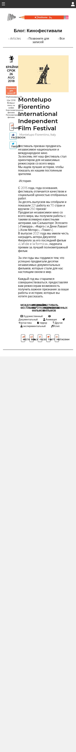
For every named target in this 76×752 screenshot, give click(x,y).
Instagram (57, 339)
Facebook (14, 137)
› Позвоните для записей (38, 40)
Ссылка (12, 128)
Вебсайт (32, 339)
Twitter (48, 339)
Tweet (14, 146)
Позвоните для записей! (11, 90)
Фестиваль (23, 339)
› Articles (14, 38)
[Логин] (73, 3)
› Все (61, 38)
